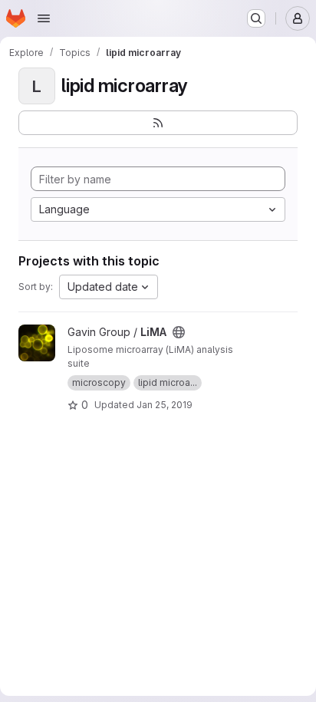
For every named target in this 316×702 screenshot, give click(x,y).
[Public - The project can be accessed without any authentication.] (179, 332)
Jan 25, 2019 (165, 404)
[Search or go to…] (256, 18)
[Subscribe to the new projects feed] (158, 122)
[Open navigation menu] (43, 18)
